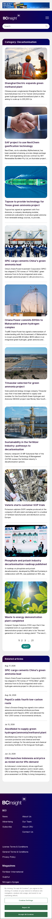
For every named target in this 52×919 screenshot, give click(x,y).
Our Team (27, 821)
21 (32, 640)
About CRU (27, 827)
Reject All (26, 907)
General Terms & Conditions (15, 852)
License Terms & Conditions (15, 846)
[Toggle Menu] (47, 17)
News (5, 816)
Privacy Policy (8, 857)
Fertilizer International (12, 872)
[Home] (23, 17)
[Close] (48, 888)
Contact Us (27, 832)
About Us (26, 816)
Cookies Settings (26, 900)
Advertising (7, 821)
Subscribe (7, 827)
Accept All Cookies (26, 914)
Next (26, 646)
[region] (26, 902)
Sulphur (6, 877)
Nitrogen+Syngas (10, 882)
